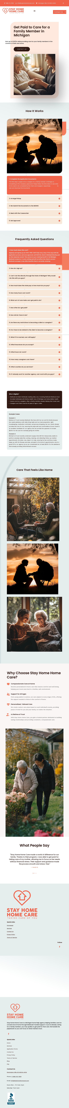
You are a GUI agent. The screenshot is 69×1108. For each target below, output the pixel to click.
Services (9, 928)
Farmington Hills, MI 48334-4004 (17, 1072)
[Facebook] (63, 3)
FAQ (8, 1064)
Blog (8, 1061)
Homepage (10, 925)
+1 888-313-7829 (16, 1076)
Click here (54, 186)
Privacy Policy (11, 934)
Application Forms (12, 1049)
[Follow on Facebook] (59, 946)
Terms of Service (12, 937)
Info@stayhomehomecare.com (20, 1080)
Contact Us (58, 12)
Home (8, 1043)
